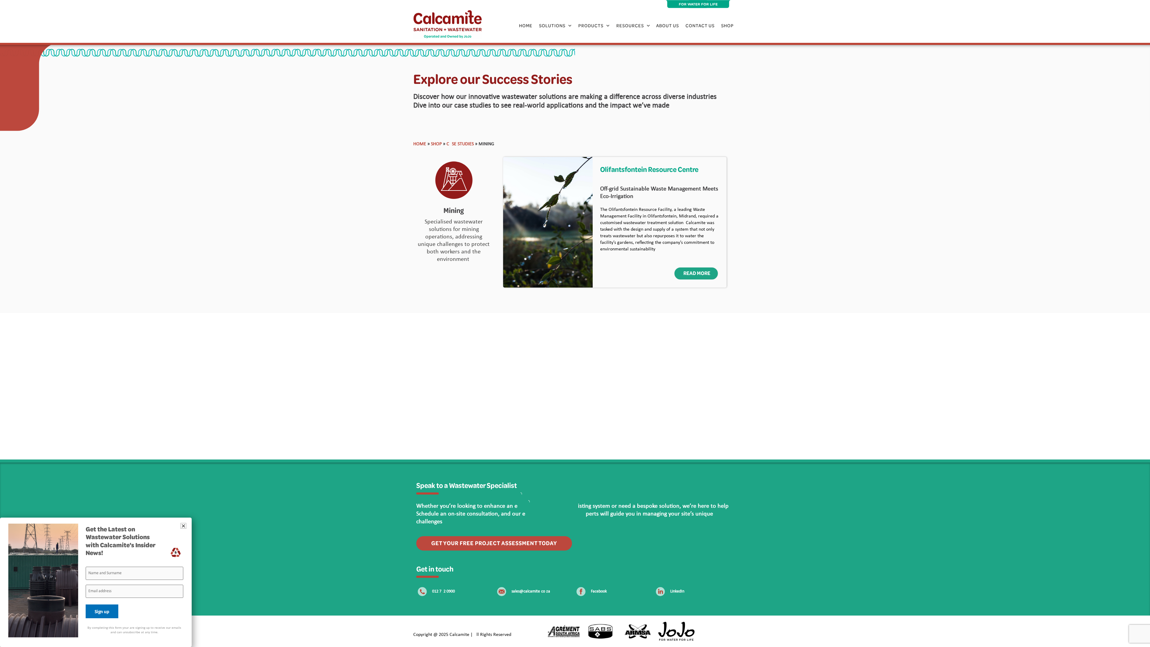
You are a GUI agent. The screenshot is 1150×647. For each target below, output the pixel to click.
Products (590, 25)
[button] (183, 526)
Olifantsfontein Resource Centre (649, 169)
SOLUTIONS (552, 25)
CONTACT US (700, 25)
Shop (727, 25)
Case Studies (460, 144)
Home (419, 144)
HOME (525, 25)
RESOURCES (630, 25)
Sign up (102, 611)
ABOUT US (667, 25)
